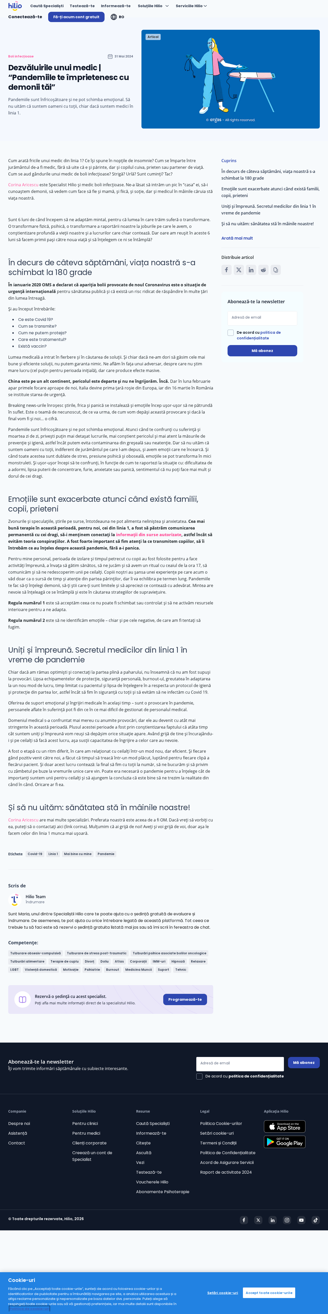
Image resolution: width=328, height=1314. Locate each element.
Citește (143, 1143)
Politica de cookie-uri (29, 1308)
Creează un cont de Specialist (92, 1156)
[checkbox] (262, 335)
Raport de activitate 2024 (226, 1172)
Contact (16, 1143)
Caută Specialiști (153, 1123)
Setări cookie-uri (217, 1133)
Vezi (140, 1162)
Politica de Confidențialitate (227, 1153)
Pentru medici (86, 1133)
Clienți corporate (89, 1143)
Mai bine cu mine (77, 854)
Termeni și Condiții (218, 1143)
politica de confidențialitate (256, 1076)
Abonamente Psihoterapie (162, 1192)
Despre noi (19, 1123)
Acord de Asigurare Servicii (227, 1162)
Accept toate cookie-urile (269, 1292)
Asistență (17, 1133)
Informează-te (151, 1133)
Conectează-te (25, 17)
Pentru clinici (85, 1123)
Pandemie (106, 854)
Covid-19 (35, 854)
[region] (164, 1293)
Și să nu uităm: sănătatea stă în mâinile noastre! (267, 224)
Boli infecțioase (21, 56)
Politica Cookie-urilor (221, 1123)
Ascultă (143, 1153)
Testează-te (149, 1172)
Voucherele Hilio (152, 1182)
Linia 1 (53, 854)
